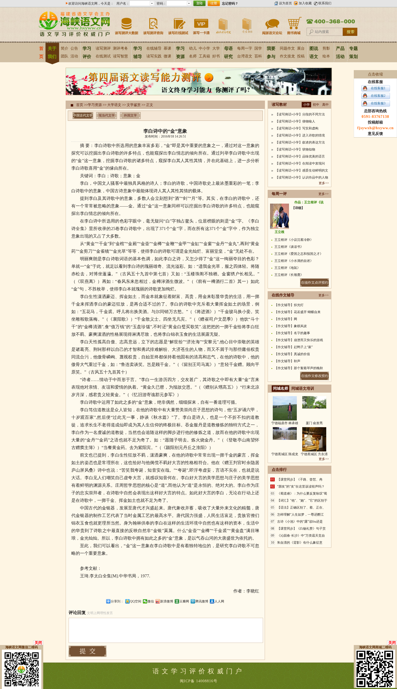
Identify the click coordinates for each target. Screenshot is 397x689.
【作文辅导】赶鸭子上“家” (293, 347)
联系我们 (324, 3)
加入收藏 (305, 3)
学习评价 (87, 52)
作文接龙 (287, 56)
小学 (306, 105)
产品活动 (340, 52)
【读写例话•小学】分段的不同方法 (300, 114)
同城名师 (280, 388)
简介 (64, 48)
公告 (74, 48)
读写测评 (103, 48)
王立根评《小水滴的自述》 (293, 261)
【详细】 (298, 208)
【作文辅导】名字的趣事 (292, 333)
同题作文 (287, 48)
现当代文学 (107, 115)
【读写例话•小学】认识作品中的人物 (301, 177)
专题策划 (353, 52)
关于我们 (52, 52)
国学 (258, 48)
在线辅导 (154, 48)
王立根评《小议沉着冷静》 (293, 240)
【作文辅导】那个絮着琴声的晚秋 (298, 368)
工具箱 (204, 56)
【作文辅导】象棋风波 (290, 326)
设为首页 (285, 3)
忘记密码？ (230, 3)
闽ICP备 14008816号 (198, 681)
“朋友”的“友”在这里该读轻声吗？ (301, 486)
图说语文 (313, 52)
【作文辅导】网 (285, 319)
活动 (74, 56)
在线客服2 (378, 96)
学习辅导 (137, 52)
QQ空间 (135, 601)
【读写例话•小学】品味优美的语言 (300, 156)
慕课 (167, 48)
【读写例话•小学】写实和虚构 (296, 128)
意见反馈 (375, 134)
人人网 (219, 601)
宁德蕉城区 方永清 (314, 454)
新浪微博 (166, 601)
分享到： (117, 601)
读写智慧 (120, 56)
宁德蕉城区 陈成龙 (284, 454)
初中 (316, 105)
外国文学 (130, 115)
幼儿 (193, 48)
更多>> (324, 183)
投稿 (301, 56)
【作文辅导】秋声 (287, 361)
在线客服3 (378, 103)
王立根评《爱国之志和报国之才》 (298, 254)
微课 (167, 56)
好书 (216, 56)
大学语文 (114, 105)
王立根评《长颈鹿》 (289, 275)
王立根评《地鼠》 (287, 268)
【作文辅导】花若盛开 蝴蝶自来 (297, 312)
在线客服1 (378, 88)
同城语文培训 (302, 388)
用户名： (122, 3)
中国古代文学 (83, 115)
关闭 (38, 643)
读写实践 (154, 56)
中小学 (204, 48)
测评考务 (120, 48)
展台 (301, 48)
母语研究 (228, 52)
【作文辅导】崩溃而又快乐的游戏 (298, 340)
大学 (216, 48)
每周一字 (244, 48)
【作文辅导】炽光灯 (289, 305)
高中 (325, 105)
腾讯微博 (201, 601)
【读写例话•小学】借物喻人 (295, 121)
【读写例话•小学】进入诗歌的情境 (300, 135)
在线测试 (103, 56)
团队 (64, 56)
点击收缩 (375, 74)
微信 (150, 601)
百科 (258, 56)
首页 (41, 52)
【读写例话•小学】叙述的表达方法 (300, 142)
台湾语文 (244, 56)
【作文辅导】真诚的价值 (292, 354)
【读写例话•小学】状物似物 (295, 149)
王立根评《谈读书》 (289, 247)
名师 (193, 56)
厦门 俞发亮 (314, 423)
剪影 (326, 48)
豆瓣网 (184, 601)
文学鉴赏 (134, 105)
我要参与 (271, 52)
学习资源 (180, 52)
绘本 (326, 56)
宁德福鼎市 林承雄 (284, 423)
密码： (161, 3)
